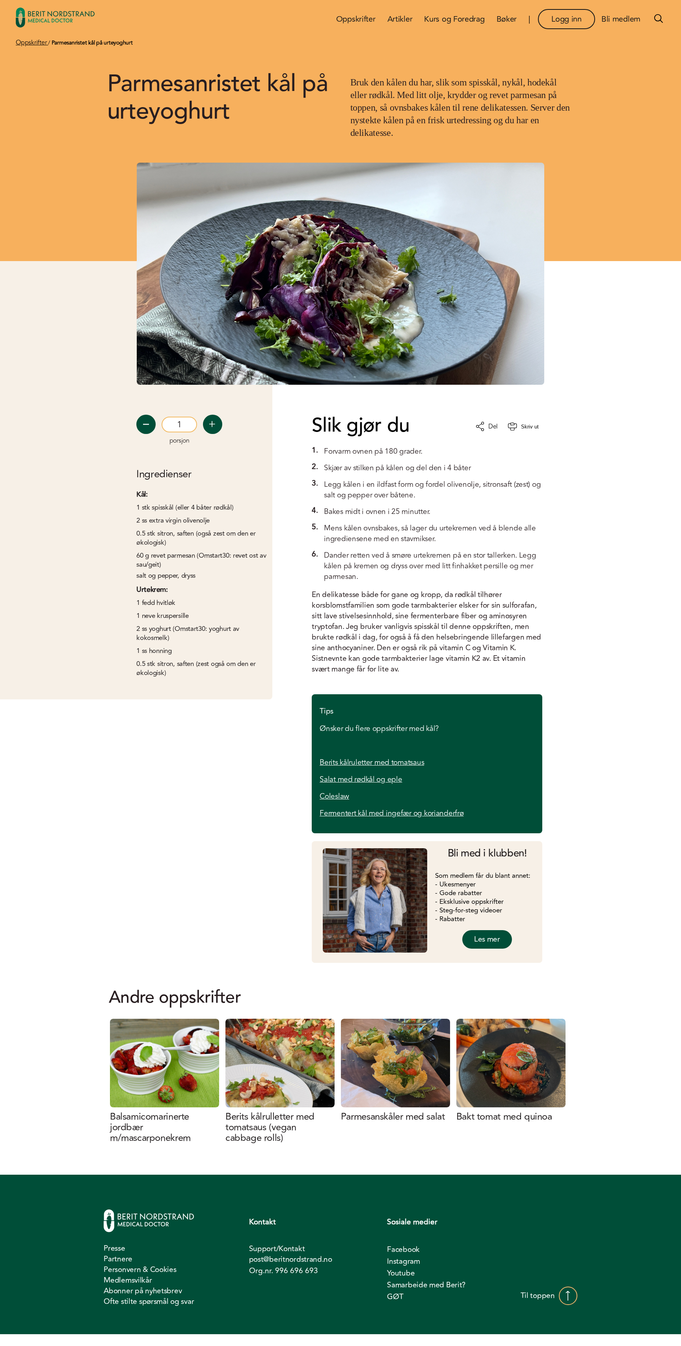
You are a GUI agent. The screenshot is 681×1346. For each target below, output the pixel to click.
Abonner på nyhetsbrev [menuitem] (143, 1291)
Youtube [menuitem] (401, 1273)
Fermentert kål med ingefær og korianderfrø (391, 813)
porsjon (179, 440)
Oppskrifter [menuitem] (356, 19)
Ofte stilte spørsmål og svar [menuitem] (149, 1301)
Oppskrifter (32, 42)
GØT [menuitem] (395, 1297)
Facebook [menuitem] (403, 1249)
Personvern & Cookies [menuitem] (140, 1270)
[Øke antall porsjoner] (212, 424)
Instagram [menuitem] (403, 1261)
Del (493, 426)
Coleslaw (334, 796)
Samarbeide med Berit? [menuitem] (426, 1285)
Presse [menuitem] (114, 1248)
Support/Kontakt (277, 1249)
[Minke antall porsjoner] (146, 424)
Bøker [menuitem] (507, 19)
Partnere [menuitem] (118, 1259)
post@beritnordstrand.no (290, 1259)
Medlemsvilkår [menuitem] (128, 1280)
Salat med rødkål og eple (361, 779)
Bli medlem (620, 19)
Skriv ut (530, 427)
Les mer (487, 939)
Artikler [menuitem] (400, 19)
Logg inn (566, 19)
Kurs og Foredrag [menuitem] (454, 19)
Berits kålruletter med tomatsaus (372, 762)
